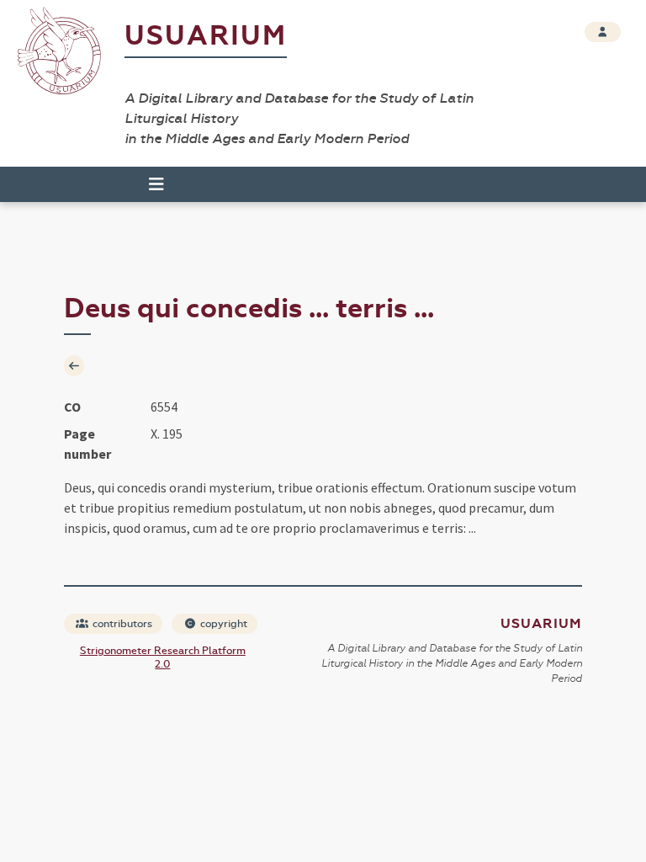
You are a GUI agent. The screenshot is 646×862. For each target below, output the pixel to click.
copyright (222, 624)
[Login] (603, 32)
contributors (121, 624)
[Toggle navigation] (148, 184)
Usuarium (205, 35)
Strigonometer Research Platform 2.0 (163, 657)
